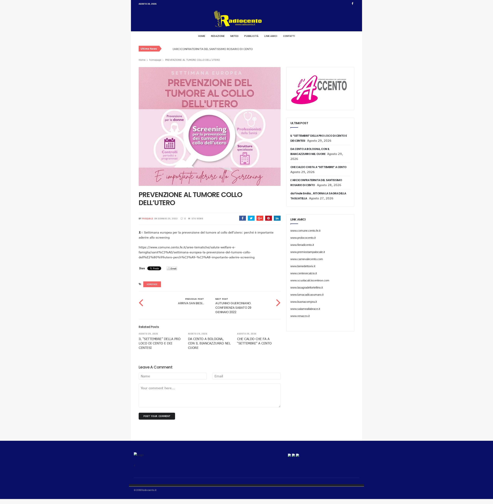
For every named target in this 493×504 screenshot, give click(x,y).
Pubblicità (251, 36)
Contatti (289, 36)
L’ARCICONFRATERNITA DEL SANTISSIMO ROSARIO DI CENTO (213, 49)
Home (201, 36)
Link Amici (270, 36)
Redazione (218, 36)
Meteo (234, 36)
